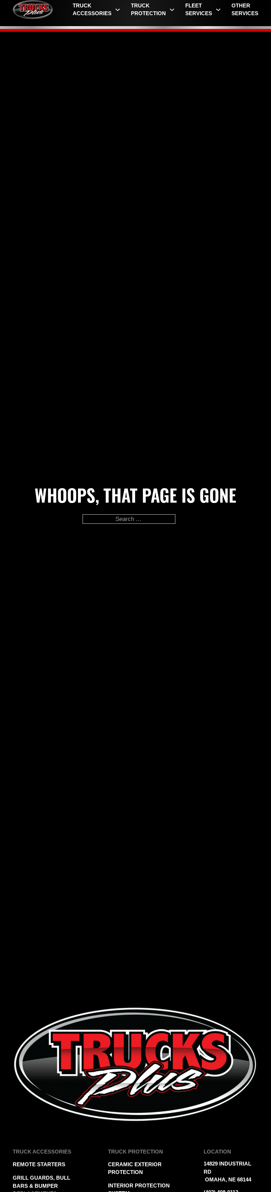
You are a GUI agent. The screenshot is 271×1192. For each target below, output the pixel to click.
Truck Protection (148, 9)
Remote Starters (39, 1164)
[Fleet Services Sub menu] (218, 9)
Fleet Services (198, 9)
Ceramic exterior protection (135, 1168)
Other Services (244, 9)
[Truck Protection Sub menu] (172, 9)
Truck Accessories (92, 9)
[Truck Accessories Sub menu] (117, 9)
